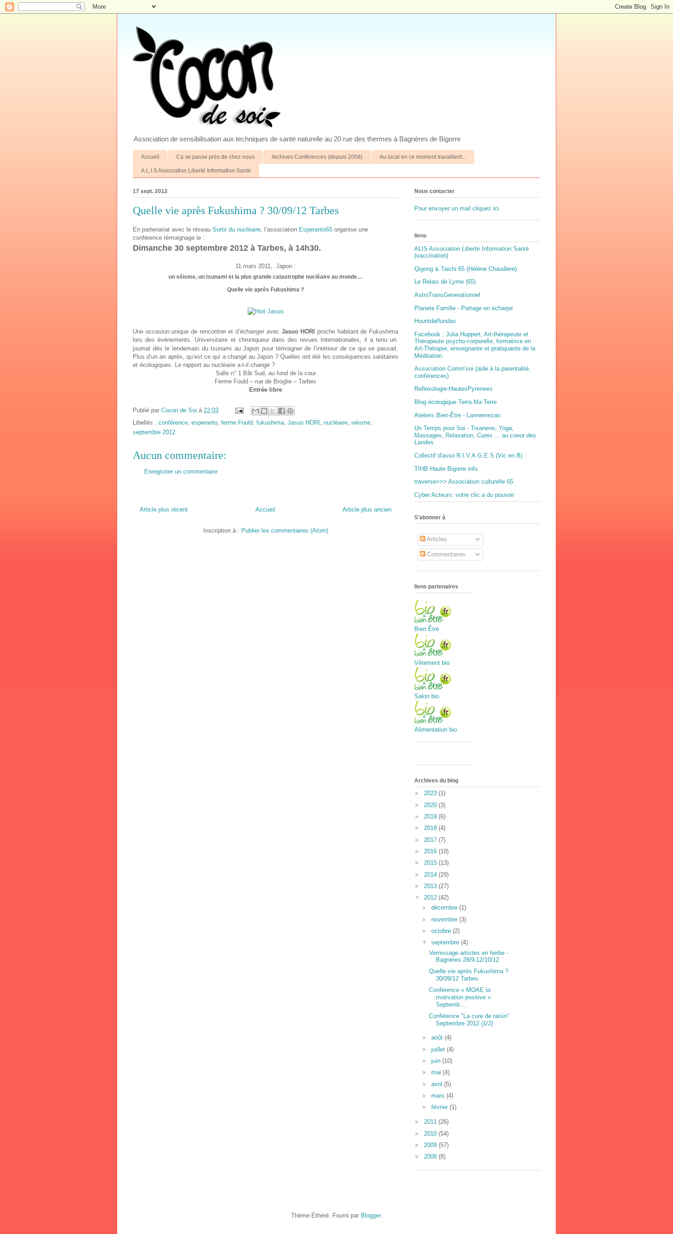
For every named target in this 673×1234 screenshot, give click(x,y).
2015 (431, 862)
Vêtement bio (432, 662)
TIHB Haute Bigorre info (446, 468)
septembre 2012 (154, 432)
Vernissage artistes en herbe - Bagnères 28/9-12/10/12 (468, 956)
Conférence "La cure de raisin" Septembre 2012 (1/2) (469, 1020)
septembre (446, 942)
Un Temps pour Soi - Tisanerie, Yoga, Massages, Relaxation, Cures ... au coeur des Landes (475, 435)
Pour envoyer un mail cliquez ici (456, 208)
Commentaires (445, 554)
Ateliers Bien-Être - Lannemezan (457, 415)
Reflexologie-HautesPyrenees (453, 388)
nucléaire (335, 422)
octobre (442, 930)
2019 (431, 816)
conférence (173, 422)
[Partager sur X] (272, 410)
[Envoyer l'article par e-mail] (238, 410)
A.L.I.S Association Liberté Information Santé (196, 170)
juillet (439, 1049)
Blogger (370, 1215)
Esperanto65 (315, 229)
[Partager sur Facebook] (281, 410)
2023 (431, 793)
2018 (431, 827)
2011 (431, 1121)
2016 (431, 851)
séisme (360, 422)
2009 (431, 1145)
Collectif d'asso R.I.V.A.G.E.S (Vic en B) (468, 455)
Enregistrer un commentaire (180, 471)
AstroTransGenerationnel (447, 294)
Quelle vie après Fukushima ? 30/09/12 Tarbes (468, 975)
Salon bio (426, 696)
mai (437, 1072)
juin (436, 1060)
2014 (431, 874)
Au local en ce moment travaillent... (423, 157)
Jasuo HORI (304, 422)
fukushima (270, 422)
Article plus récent (164, 509)
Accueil (150, 157)
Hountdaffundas (435, 321)
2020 (431, 805)
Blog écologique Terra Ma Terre (455, 402)
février (440, 1107)
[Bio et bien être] (432, 620)
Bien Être (426, 628)
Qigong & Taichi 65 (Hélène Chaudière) (465, 268)
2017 (431, 839)
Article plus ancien (366, 509)
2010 (431, 1133)
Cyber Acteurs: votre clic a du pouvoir (464, 494)
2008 (431, 1156)
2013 (431, 886)
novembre (445, 919)
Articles (436, 539)
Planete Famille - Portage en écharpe (463, 308)
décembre (445, 907)
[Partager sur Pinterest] (290, 410)
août (438, 1037)
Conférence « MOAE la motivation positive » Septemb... (460, 997)
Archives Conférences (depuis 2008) (317, 157)
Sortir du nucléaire (236, 229)
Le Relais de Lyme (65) (445, 281)
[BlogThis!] (264, 410)
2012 (431, 897)
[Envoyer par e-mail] (255, 410)
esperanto (204, 422)
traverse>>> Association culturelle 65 (463, 481)
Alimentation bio (435, 729)
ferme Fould (237, 422)
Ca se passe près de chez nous (215, 157)
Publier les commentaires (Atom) (284, 530)
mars (438, 1095)
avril (437, 1084)
